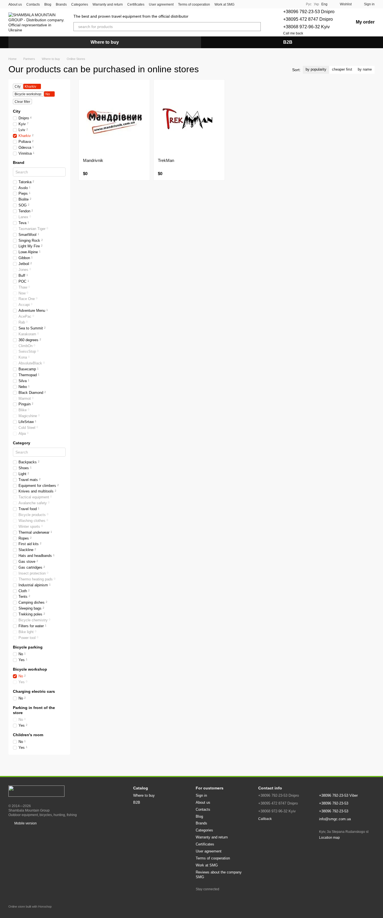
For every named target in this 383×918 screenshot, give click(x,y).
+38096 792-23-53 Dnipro (308, 11)
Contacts (33, 4)
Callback (265, 819)
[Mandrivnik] (114, 119)
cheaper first (342, 69)
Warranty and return (108, 4)
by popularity (316, 69)
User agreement (161, 4)
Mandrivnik (93, 160)
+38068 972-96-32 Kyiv (306, 26)
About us (15, 4)
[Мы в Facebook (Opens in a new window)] (290, 4)
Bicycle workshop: (28, 94)
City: (18, 87)
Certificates (135, 4)
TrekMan (166, 160)
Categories (79, 4)
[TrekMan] (189, 119)
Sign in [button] (201, 795)
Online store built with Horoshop (30, 906)
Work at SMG (224, 4)
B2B (287, 42)
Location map (329, 838)
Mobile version (25, 823)
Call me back (293, 33)
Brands (61, 4)
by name (365, 69)
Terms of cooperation (194, 4)
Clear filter (22, 102)
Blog (47, 4)
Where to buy (105, 42)
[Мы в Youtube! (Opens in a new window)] (297, 4)
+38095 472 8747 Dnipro (308, 19)
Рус (309, 4)
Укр (316, 4)
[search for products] (256, 26)
